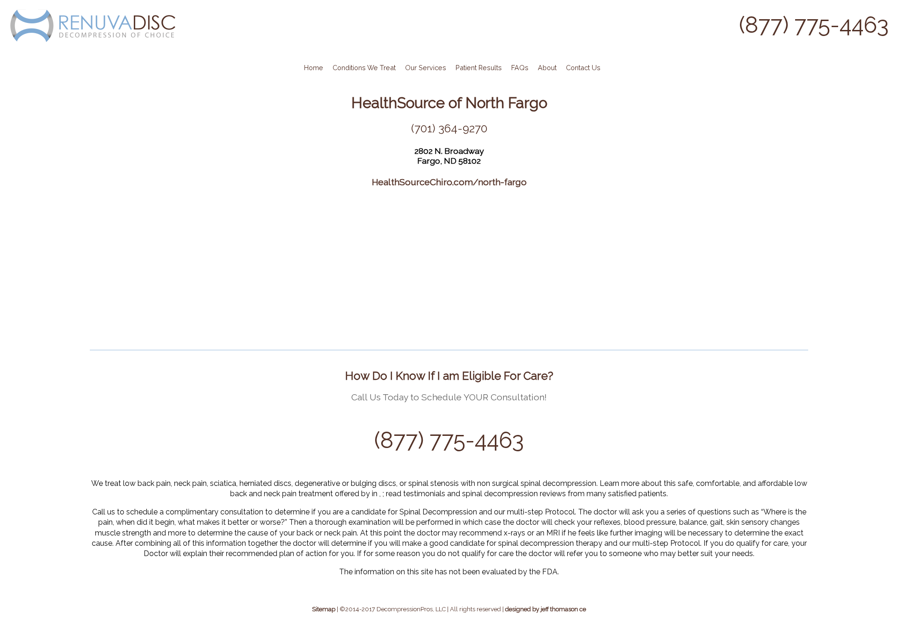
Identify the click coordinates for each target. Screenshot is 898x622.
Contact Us (583, 68)
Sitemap (323, 609)
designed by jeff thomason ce (545, 609)
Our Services (425, 68)
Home (313, 68)
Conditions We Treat (364, 68)
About (547, 68)
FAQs (520, 68)
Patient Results (479, 68)
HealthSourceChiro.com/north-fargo (449, 182)
